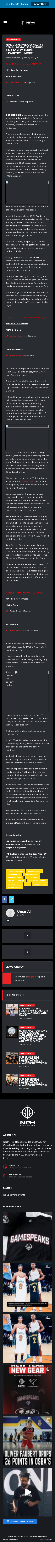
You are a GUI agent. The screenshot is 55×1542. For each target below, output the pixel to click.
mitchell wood (14, 884)
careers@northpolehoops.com (21, 1177)
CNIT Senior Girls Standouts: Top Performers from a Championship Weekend (33, 1060)
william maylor (14, 887)
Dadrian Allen (14, 874)
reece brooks (40, 884)
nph (27, 884)
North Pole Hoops (15, 1536)
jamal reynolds (31, 874)
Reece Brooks (17, 355)
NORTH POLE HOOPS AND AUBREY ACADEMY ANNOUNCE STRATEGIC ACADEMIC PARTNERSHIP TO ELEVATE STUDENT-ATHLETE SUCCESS (33, 1036)
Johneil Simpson (18, 336)
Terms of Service (10, 1539)
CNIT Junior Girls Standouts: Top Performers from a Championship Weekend (33, 1082)
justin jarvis (32, 877)
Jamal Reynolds (17, 82)
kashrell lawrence (16, 881)
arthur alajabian (15, 871)
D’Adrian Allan (27, 481)
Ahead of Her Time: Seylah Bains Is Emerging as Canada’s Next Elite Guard (34, 1011)
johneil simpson (14, 877)
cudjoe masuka (34, 871)
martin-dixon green (37, 881)
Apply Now (40, 4)
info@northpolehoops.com (20, 1168)
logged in (31, 977)
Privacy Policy (46, 1539)
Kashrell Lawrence (19, 630)
